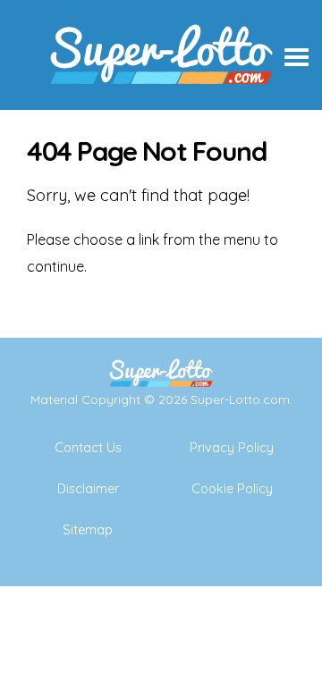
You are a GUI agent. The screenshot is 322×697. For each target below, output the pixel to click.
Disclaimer (88, 489)
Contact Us (88, 448)
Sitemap (88, 530)
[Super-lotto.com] (161, 103)
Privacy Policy (232, 448)
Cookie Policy (232, 489)
